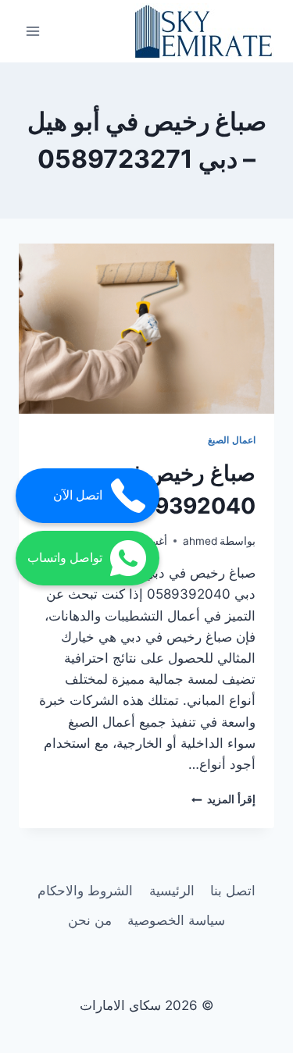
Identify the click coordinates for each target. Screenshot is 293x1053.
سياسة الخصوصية (176, 920)
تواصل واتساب (64, 557)
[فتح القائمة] (33, 31)
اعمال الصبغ (231, 440)
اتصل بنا (232, 890)
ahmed (200, 541)
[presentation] (146, 329)
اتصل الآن (77, 495)
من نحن (90, 920)
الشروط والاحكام (85, 890)
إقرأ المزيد (223, 799)
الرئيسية (172, 890)
